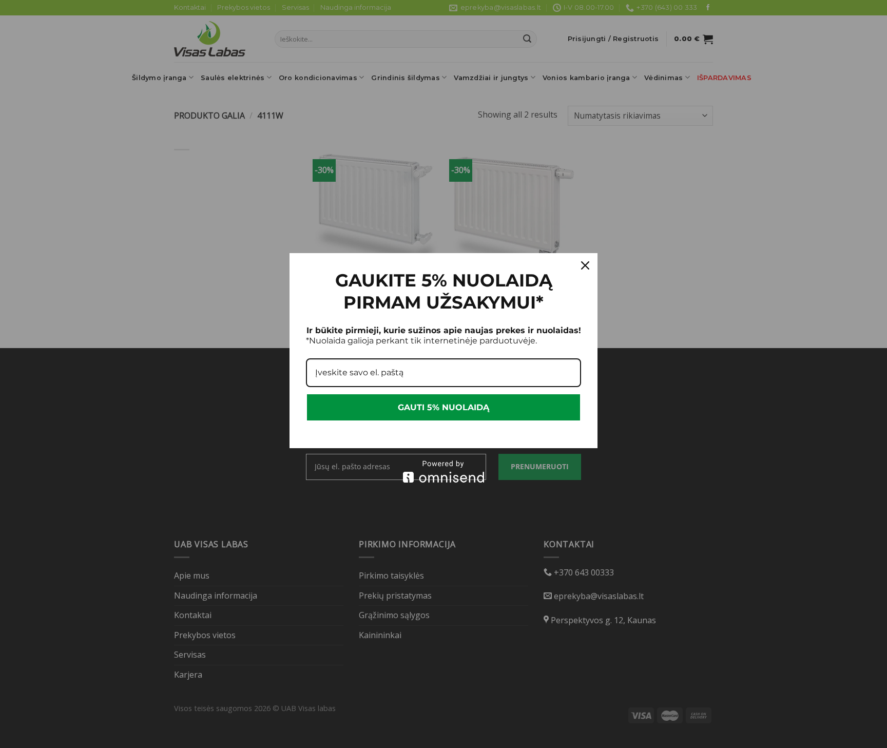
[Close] (585, 265)
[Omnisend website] (443, 471)
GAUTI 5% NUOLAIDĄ (443, 407)
